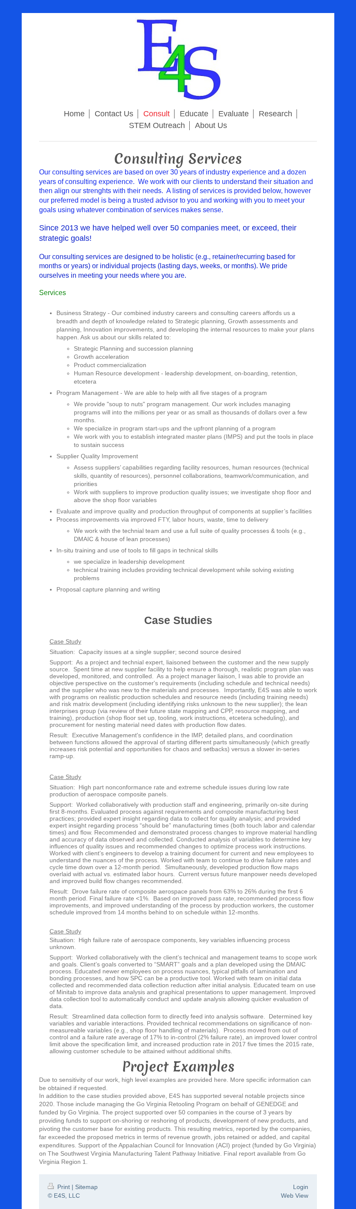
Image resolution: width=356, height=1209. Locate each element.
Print (64, 1186)
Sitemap (86, 1186)
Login (300, 1186)
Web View (294, 1195)
